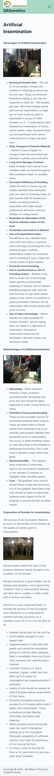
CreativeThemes (12, 772)
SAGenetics (14, 10)
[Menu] (49, 7)
